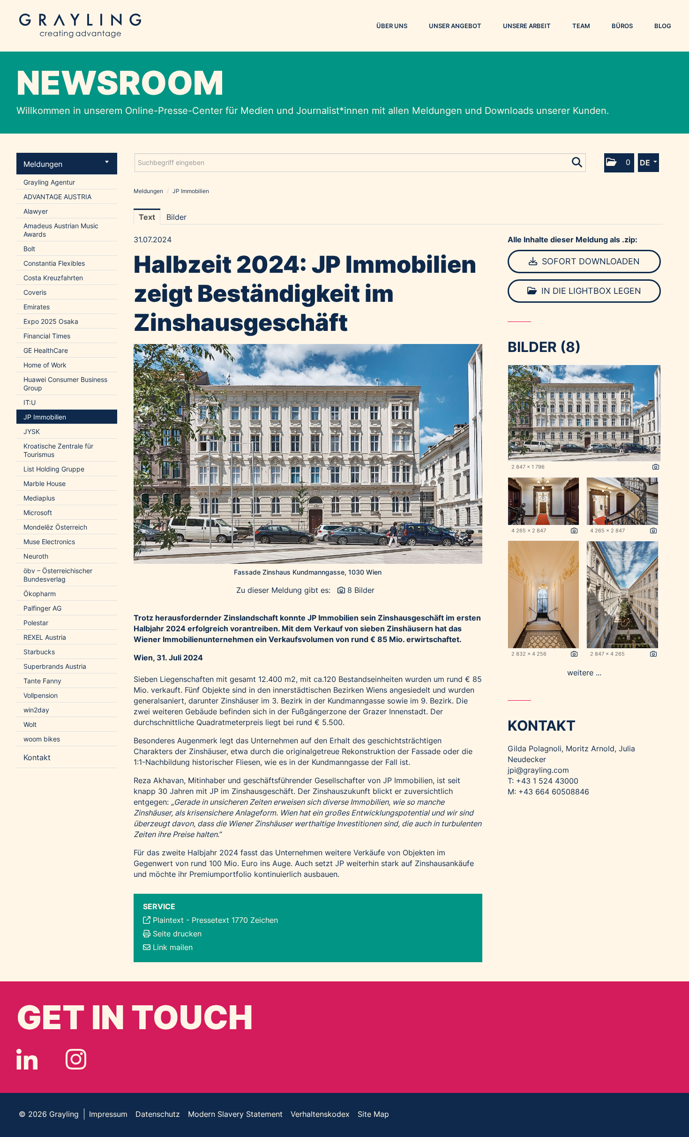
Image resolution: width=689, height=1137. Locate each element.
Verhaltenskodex (320, 1114)
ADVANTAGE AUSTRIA (57, 197)
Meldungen (42, 164)
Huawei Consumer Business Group (65, 383)
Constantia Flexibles (54, 263)
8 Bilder (360, 590)
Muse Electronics (49, 542)
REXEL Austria (44, 637)
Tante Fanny (42, 681)
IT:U (29, 402)
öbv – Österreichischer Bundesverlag (57, 575)
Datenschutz (157, 1114)
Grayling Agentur (49, 182)
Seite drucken (177, 933)
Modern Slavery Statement (235, 1114)
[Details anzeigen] (655, 467)
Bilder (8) (544, 346)
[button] (619, 162)
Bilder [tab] (176, 217)
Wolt (30, 724)
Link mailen (173, 947)
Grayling (80, 26)
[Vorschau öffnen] (308, 454)
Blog (662, 26)
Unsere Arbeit (527, 26)
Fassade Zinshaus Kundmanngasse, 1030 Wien (308, 572)
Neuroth (35, 556)
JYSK (31, 431)
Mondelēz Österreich (55, 527)
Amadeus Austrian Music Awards (60, 230)
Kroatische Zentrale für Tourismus (58, 450)
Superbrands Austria (54, 666)
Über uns (391, 26)
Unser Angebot (455, 26)
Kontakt (37, 757)
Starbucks (39, 652)
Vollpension (40, 695)
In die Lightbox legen (590, 291)
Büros (622, 26)
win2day (36, 710)
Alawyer (35, 211)
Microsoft (37, 512)
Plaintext (168, 920)
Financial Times (46, 336)
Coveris (34, 292)
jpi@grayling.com (538, 770)
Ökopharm (39, 594)
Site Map (373, 1114)
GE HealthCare (45, 350)
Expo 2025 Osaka (50, 321)
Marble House (44, 483)
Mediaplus (39, 498)
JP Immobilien (44, 417)
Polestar (35, 623)
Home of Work (45, 365)
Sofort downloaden (589, 261)
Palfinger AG (42, 608)
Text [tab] (147, 217)
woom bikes (41, 739)
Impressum (108, 1114)
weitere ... (584, 672)
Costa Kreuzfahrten (53, 278)
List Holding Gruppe (53, 469)
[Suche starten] (577, 160)
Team (581, 26)
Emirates (36, 307)
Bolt (29, 249)
